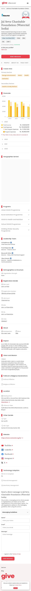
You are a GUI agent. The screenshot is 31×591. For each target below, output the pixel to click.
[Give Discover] (8, 3)
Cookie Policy (18, 585)
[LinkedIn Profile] (11, 242)
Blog (2, 571)
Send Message (15, 57)
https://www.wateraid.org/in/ (11, 438)
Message (4, 531)
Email (3, 524)
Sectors (3, 567)
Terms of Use (16, 554)
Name (3, 517)
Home (3, 8)
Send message (8, 558)
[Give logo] (15, 576)
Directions (4, 402)
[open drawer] (28, 3)
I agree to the (12, 554)
